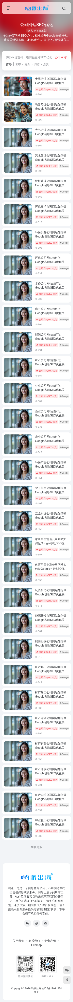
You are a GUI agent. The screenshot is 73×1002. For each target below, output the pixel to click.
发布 (18, 64)
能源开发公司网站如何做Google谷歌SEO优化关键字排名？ (51, 619)
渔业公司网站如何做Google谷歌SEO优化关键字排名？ (51, 415)
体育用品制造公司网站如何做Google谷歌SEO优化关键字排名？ (51, 568)
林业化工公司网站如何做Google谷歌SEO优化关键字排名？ (51, 824)
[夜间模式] (67, 980)
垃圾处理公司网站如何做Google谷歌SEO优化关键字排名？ (51, 185)
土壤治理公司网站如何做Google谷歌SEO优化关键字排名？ (51, 83)
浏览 (37, 64)
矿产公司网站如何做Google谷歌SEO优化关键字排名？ (51, 364)
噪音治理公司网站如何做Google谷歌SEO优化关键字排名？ (51, 108)
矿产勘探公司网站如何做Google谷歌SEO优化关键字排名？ (51, 799)
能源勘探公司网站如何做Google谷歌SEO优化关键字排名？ (51, 645)
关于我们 (18, 941)
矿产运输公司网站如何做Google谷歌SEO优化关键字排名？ (51, 722)
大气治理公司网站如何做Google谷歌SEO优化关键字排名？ (51, 134)
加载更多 (36, 847)
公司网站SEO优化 (48, 89)
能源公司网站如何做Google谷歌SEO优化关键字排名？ (51, 338)
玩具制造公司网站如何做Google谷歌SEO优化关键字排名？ (51, 594)
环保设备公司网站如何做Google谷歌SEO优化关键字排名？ (51, 236)
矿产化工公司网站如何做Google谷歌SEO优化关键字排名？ (51, 671)
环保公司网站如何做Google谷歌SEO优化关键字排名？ (51, 261)
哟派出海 (36, 988)
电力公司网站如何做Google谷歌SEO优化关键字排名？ (51, 313)
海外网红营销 (14, 57)
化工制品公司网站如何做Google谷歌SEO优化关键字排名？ (51, 492)
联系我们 (34, 941)
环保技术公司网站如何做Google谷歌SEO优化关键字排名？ (51, 210)
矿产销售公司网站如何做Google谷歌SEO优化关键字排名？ (51, 747)
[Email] (45, 923)
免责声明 (50, 941)
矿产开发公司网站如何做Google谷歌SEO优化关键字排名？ (51, 773)
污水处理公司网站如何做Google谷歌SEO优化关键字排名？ (51, 159)
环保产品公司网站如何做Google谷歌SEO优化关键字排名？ (51, 466)
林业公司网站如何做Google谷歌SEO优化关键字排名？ (51, 389)
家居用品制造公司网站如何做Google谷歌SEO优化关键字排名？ (51, 543)
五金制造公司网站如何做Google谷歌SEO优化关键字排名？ (51, 517)
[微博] (36, 923)
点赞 (46, 64)
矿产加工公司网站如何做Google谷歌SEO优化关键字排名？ (51, 696)
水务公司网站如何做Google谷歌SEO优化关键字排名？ (51, 287)
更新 (27, 64)
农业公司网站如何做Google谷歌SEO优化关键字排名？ (51, 440)
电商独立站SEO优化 (39, 57)
